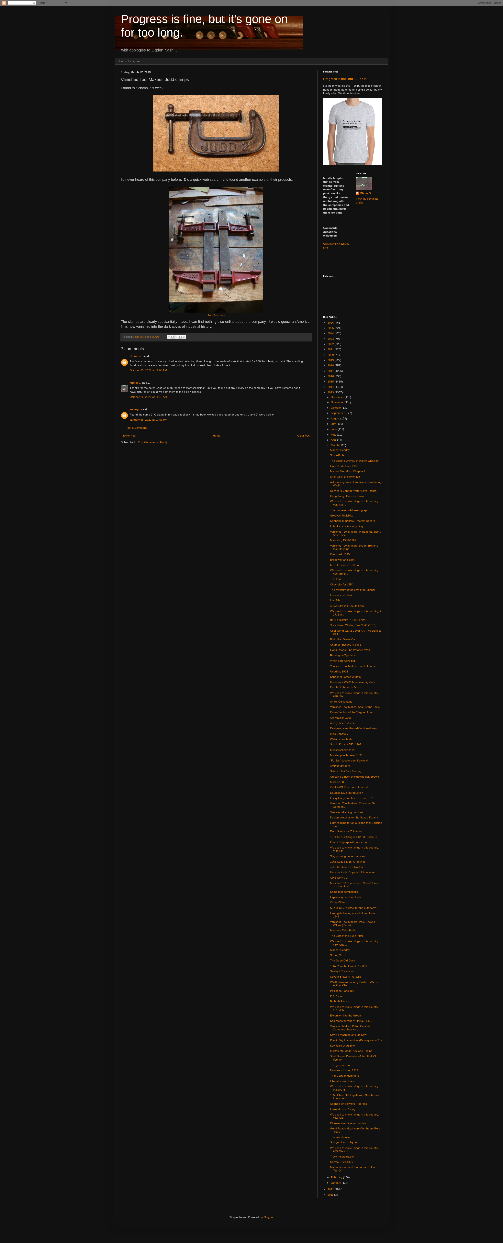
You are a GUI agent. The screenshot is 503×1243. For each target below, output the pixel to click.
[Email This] (169, 337)
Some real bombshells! (344, 891)
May (334, 434)
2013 (331, 392)
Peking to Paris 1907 (343, 990)
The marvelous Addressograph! (349, 510)
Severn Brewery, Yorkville (346, 976)
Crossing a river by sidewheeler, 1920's (354, 776)
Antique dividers (340, 765)
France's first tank (341, 595)
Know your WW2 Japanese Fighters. (352, 682)
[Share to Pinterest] (184, 337)
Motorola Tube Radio (343, 930)
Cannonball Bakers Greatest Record (352, 520)
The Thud (336, 579)
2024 (331, 333)
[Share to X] (176, 337)
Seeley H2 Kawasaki (342, 971)
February (337, 1177)
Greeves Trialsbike (341, 515)
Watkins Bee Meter (341, 739)
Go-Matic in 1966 (341, 717)
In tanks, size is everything (346, 526)
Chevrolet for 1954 (341, 584)
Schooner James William (345, 676)
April (334, 439)
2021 (331, 349)
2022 (331, 344)
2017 (331, 370)
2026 (331, 322)
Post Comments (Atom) (152, 442)
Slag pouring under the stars (347, 856)
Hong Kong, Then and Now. (347, 496)
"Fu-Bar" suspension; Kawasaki (349, 760)
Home (216, 435)
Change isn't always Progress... (349, 1103)
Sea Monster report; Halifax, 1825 (351, 1020)
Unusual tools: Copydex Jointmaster (352, 872)
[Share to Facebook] (180, 337)
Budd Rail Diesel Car (343, 639)
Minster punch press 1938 (346, 755)
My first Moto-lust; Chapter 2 (347, 471)
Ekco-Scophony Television (346, 831)
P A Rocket (336, 996)
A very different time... (343, 723)
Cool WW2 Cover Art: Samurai (349, 787)
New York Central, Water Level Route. (353, 490)
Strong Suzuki (338, 955)
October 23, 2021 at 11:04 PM (148, 370)
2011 (331, 1194)
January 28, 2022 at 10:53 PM (148, 419)
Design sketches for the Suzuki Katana (354, 817)
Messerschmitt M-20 (342, 749)
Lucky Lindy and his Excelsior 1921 (352, 798)
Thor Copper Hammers (344, 1075)
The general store (341, 1065)
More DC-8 (337, 781)
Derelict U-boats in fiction (345, 687)
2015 (331, 381)
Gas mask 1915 (340, 554)
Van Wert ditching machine (346, 812)
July (334, 423)
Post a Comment (136, 427)
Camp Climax (338, 902)
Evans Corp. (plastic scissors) (348, 842)
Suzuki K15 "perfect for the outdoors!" (353, 907)
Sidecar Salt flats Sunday (345, 771)
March (335, 445)
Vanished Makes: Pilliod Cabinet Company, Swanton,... (350, 1028)
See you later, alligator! (344, 1142)
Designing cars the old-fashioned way (353, 728)
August (335, 418)
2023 (331, 338)
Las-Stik (335, 600)
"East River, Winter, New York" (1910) (353, 625)
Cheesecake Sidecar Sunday (348, 1123)
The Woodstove (340, 1137)
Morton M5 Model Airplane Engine (351, 1050)
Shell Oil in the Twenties (345, 476)
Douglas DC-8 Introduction (346, 792)
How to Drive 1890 (341, 1161)
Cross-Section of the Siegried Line (351, 712)
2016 (331, 376)
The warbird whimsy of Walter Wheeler (354, 460)
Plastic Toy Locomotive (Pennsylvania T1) (356, 1040)
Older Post (303, 435)
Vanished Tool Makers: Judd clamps (352, 666)
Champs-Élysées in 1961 (345, 644)
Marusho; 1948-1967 (343, 540)
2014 (331, 386)
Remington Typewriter (343, 655)
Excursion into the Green (345, 1015)
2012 (331, 1189)
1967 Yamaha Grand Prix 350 (348, 966)
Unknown (136, 356)
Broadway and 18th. (342, 559)
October (336, 407)
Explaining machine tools (345, 897)
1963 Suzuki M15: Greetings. (348, 861)
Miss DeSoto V (339, 733)
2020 (331, 354)
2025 (331, 327)
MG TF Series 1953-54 (344, 565)
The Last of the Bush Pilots (346, 935)
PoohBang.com (216, 315)
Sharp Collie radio (341, 701)
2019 (331, 360)
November (338, 402)
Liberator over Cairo (342, 1081)
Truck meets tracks (342, 1156)
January (336, 1182)
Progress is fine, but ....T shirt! (345, 79)
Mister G (135, 382)
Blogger (268, 1217)
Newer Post (129, 435)
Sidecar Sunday (340, 449)
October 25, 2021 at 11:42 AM (148, 396)
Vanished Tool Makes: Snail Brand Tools (355, 706)
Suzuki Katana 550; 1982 (345, 744)
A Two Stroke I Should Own (347, 605)
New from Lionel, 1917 (344, 1070)
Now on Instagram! (129, 61)
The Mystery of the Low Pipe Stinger (352, 589)
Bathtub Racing (339, 1001)
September (338, 413)
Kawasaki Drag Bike (342, 1045)
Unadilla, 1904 (339, 671)
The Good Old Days (342, 960)
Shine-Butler (337, 455)
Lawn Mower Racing (342, 1109)
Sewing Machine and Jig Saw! (348, 1034)
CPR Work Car (339, 877)
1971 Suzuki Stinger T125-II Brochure (353, 836)
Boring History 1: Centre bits (347, 619)
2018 (331, 365)
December (338, 397)
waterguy (136, 409)
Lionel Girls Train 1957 (344, 466)
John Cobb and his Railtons (347, 867)
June (334, 429)
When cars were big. (343, 660)
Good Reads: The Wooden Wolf (350, 649)
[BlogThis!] (173, 337)
